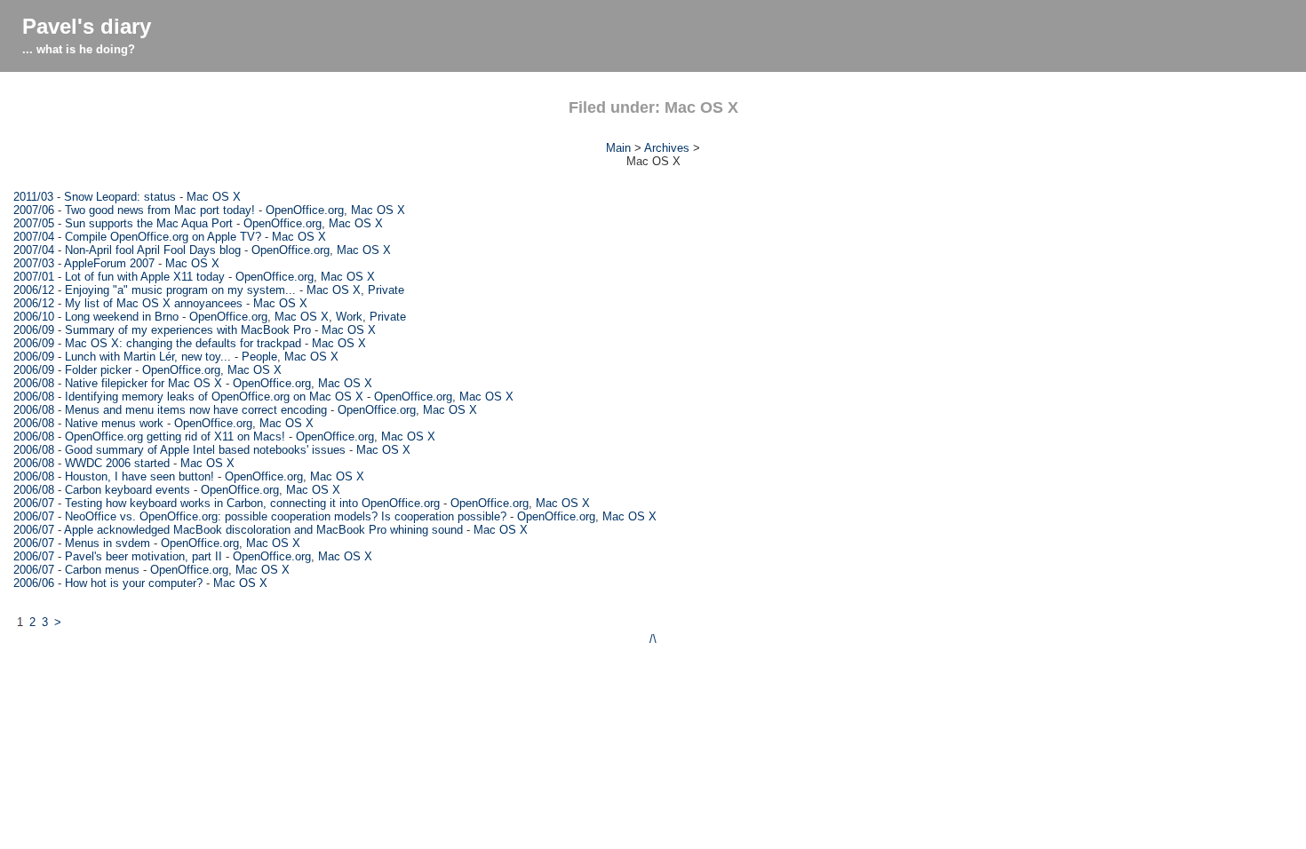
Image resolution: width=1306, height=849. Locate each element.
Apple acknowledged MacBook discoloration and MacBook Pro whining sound (263, 529)
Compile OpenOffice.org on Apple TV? (163, 236)
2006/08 (33, 383)
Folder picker (98, 370)
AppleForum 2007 (109, 263)
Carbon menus (102, 569)
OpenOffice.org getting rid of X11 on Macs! (175, 436)
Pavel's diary (86, 26)
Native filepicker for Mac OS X (143, 383)
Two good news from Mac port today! (160, 210)
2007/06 (33, 210)
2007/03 (33, 263)
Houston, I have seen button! (139, 476)
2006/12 (33, 290)
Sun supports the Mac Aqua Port (149, 223)
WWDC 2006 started (117, 463)
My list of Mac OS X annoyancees (154, 303)
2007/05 (33, 223)
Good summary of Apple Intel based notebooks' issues (205, 449)
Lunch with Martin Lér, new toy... (148, 356)
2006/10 (33, 316)
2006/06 (33, 583)
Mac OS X (214, 196)
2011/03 (33, 196)
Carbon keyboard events (127, 489)
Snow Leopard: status (120, 196)
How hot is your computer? (134, 583)
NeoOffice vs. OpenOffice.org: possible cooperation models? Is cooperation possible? (285, 516)
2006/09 (33, 330)
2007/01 (33, 276)
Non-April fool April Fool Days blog (153, 250)
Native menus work (114, 423)
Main (618, 148)
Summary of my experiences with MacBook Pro (188, 330)
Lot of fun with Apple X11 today (145, 276)
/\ (653, 639)
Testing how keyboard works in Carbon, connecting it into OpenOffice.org (252, 503)
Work (349, 316)
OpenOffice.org (305, 210)
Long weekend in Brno (122, 316)
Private (386, 290)
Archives (666, 148)
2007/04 (33, 236)
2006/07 (33, 503)
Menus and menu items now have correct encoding (196, 410)
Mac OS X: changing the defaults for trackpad (183, 343)
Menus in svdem (107, 543)
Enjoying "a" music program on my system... (180, 290)
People (259, 356)
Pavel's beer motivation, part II (143, 556)
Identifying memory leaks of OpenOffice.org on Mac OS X (214, 396)
